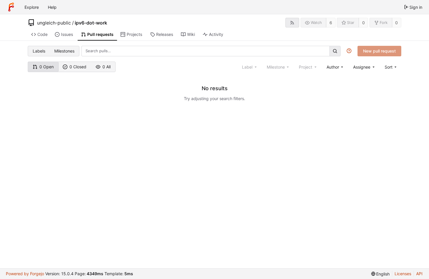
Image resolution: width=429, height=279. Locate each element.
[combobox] (335, 67)
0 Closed (77, 66)
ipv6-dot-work (91, 23)
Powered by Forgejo (25, 273)
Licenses (403, 273)
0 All (106, 66)
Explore (32, 7)
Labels (39, 50)
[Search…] (335, 51)
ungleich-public (54, 23)
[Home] (11, 7)
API (419, 273)
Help (52, 7)
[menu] (391, 67)
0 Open (46, 66)
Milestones (64, 50)
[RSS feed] (292, 22)
